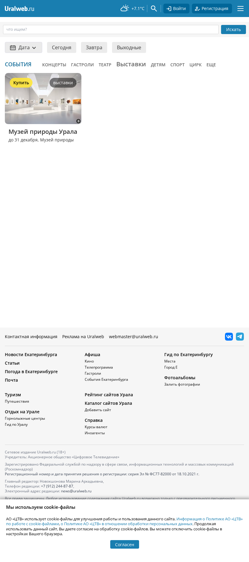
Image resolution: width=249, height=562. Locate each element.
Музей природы (57, 140)
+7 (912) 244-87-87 (57, 486)
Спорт (177, 65)
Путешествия (17, 401)
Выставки (131, 64)
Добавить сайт (98, 409)
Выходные (129, 47)
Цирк (195, 65)
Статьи (12, 363)
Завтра (94, 47)
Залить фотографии (182, 384)
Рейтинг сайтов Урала (109, 394)
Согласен (124, 544)
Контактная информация (31, 336)
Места (170, 361)
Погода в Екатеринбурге (31, 371)
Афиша (92, 354)
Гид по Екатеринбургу (188, 354)
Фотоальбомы (179, 377)
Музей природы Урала (43, 131)
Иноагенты (95, 432)
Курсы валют (96, 426)
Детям (158, 65)
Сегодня (61, 47)
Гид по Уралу (16, 424)
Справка (94, 420)
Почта (11, 380)
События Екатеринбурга (106, 379)
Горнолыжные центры (25, 418)
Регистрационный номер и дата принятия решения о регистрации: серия (102, 474)
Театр (105, 65)
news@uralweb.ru (76, 491)
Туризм (13, 394)
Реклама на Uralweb (83, 336)
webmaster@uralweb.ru (133, 336)
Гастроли (82, 65)
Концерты (54, 65)
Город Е (171, 367)
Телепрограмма (99, 367)
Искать (233, 29)
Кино (89, 361)
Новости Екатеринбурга (31, 354)
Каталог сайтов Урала (108, 403)
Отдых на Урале (22, 412)
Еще (211, 65)
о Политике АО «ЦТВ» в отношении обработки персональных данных (127, 523)
